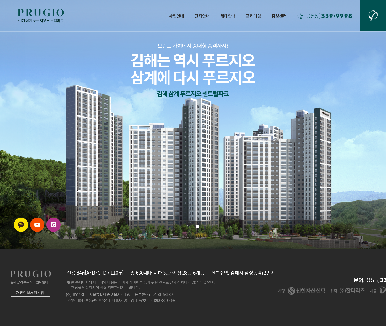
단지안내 (202, 16)
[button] (188, 226)
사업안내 (176, 16)
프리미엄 (253, 16)
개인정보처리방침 (30, 293)
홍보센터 (279, 16)
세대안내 (228, 16)
